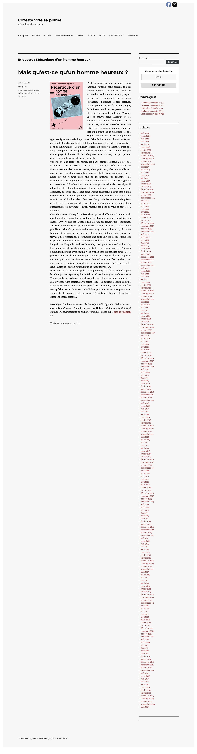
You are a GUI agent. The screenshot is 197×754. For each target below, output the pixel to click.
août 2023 (145, 234)
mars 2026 (145, 147)
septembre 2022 (148, 265)
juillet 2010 (145, 676)
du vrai (47, 35)
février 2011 (146, 656)
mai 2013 (144, 580)
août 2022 (145, 268)
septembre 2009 (148, 704)
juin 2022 (145, 274)
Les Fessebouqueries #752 (152, 105)
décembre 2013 (147, 561)
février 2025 (146, 184)
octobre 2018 (146, 397)
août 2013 (145, 572)
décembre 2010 (147, 662)
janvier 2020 (146, 355)
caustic (36, 35)
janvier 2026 (146, 153)
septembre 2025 (148, 164)
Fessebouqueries (63, 35)
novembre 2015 (147, 496)
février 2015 (146, 521)
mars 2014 (145, 552)
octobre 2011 (146, 634)
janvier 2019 (146, 389)
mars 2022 (145, 282)
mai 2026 (145, 142)
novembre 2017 (147, 428)
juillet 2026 (145, 136)
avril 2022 (145, 279)
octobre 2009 (146, 701)
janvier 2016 (146, 490)
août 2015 (145, 504)
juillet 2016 (145, 473)
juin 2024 (145, 206)
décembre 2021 (147, 291)
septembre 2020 (148, 333)
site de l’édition (122, 311)
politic (102, 35)
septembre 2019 (148, 367)
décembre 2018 (147, 392)
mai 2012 (144, 614)
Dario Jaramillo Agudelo (28, 90)
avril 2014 (145, 549)
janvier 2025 (146, 187)
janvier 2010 (146, 693)
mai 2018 (144, 412)
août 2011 (145, 639)
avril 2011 (145, 651)
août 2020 (145, 336)
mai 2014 (144, 547)
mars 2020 (145, 350)
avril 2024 (145, 212)
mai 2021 (144, 310)
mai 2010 (144, 682)
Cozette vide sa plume (40, 20)
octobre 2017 (146, 431)
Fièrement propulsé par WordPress (53, 738)
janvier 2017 (146, 457)
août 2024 (145, 201)
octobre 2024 (146, 195)
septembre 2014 (147, 535)
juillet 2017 (145, 440)
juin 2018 (145, 409)
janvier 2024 (146, 220)
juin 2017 (145, 442)
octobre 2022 (146, 262)
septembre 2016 (148, 468)
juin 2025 (145, 172)
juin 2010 (145, 679)
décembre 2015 (147, 493)
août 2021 (145, 302)
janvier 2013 (146, 592)
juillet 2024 (145, 203)
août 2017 (145, 437)
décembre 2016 (147, 459)
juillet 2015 (145, 507)
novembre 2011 (147, 631)
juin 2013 (144, 578)
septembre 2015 (147, 502)
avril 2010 (145, 684)
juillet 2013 (145, 575)
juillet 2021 (145, 305)
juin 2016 (145, 476)
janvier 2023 (146, 254)
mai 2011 (144, 648)
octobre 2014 (146, 533)
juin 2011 (144, 645)
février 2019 (146, 386)
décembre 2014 (147, 527)
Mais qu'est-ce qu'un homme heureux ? (73, 72)
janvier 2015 (146, 524)
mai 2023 (145, 243)
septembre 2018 (147, 400)
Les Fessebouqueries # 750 (152, 114)
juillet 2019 (145, 372)
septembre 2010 (147, 670)
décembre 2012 (147, 594)
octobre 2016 (146, 465)
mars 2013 (145, 586)
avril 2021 (145, 313)
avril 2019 (145, 381)
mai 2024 (145, 209)
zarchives (133, 35)
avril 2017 (145, 448)
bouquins (23, 35)
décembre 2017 (147, 426)
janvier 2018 (146, 423)
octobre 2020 (146, 330)
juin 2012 (145, 611)
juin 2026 (145, 139)
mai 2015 (144, 513)
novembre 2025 (147, 158)
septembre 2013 (147, 569)
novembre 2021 (147, 293)
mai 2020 (145, 344)
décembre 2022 (147, 257)
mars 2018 (145, 417)
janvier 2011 (146, 659)
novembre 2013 (147, 563)
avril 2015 (145, 516)
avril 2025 (145, 178)
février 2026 (146, 150)
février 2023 (146, 251)
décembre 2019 (147, 358)
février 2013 (146, 589)
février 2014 (146, 555)
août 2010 (145, 673)
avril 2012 (145, 617)
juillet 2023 (145, 237)
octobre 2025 (146, 161)
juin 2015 (145, 510)
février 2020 (146, 352)
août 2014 (145, 538)
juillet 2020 (145, 338)
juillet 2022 (145, 271)
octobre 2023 (146, 229)
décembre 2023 (147, 223)
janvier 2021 (146, 322)
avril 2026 (145, 144)
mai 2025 (145, 175)
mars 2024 (145, 215)
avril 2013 (145, 583)
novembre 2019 (147, 361)
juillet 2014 (145, 541)
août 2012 (145, 606)
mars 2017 (145, 451)
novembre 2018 (147, 395)
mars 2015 (145, 518)
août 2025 (145, 167)
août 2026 (145, 133)
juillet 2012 (145, 608)
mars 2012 (145, 620)
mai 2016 (145, 479)
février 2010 (146, 690)
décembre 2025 (147, 156)
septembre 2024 (148, 198)
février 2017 (146, 454)
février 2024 (146, 217)
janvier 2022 (146, 288)
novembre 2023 (147, 226)
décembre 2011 (147, 628)
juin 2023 (145, 240)
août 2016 (145, 471)
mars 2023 (145, 248)
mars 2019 (145, 383)
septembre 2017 (147, 434)
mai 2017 (144, 445)
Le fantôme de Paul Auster (152, 108)
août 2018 (145, 403)
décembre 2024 (147, 189)
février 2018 (146, 420)
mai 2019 (145, 378)
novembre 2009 (147, 698)
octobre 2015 (146, 499)
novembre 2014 (147, 530)
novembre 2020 (147, 327)
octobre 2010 (146, 668)
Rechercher (144, 58)
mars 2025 (145, 181)
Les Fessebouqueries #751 (152, 111)
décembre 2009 (147, 696)
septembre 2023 (148, 232)
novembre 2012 (147, 597)
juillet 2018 (145, 406)
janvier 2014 (146, 558)
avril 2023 (145, 246)
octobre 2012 (146, 600)
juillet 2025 (145, 170)
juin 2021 (145, 307)
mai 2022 (145, 277)
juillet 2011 (145, 642)
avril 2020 (145, 347)
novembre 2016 (147, 462)
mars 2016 (145, 485)
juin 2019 (145, 375)
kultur (91, 35)
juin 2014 (145, 544)
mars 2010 (145, 687)
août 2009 (145, 707)
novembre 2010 (147, 665)
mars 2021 (145, 316)
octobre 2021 (146, 296)
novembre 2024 (147, 192)
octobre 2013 (146, 566)
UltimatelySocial (120, 752)
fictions (81, 35)
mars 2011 (145, 653)
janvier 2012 (146, 625)
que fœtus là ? (116, 35)
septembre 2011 (147, 637)
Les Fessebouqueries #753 (152, 103)
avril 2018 (145, 414)
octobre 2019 (146, 364)
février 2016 (146, 488)
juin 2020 (145, 341)
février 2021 (146, 319)
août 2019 (145, 369)
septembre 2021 (147, 299)
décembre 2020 (147, 324)
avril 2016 (145, 482)
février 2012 (146, 623)
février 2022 (146, 285)
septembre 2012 (147, 603)
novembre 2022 (147, 260)
